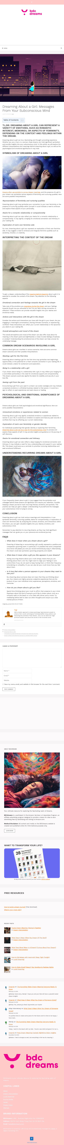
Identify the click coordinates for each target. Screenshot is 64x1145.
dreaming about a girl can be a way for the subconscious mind (24, 430)
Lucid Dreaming (18, 959)
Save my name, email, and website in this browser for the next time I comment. (32, 684)
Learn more (9, 830)
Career (5, 1102)
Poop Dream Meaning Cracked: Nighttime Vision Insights (36, 1033)
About (5, 1091)
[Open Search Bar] (61, 48)
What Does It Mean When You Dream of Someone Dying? (36, 1000)
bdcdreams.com (18, 620)
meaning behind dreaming (39, 294)
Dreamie (11, 987)
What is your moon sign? (12, 910)
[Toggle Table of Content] (21, 120)
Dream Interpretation (9, 629)
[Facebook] (31, 2)
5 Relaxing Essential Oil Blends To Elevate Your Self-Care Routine (21, 633)
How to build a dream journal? (15, 907)
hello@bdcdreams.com (16, 1124)
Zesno (53, 1128)
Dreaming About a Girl (10, 631)
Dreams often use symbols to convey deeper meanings (21, 192)
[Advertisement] (32, 33)
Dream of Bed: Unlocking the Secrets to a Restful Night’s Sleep (20, 635)
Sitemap (6, 1108)
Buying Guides (8, 1099)
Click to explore (45, 879)
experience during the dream (34, 306)
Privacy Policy (8, 1105)
